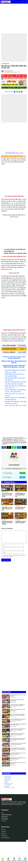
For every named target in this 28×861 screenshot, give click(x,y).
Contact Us (3, 831)
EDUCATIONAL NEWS (6, 814)
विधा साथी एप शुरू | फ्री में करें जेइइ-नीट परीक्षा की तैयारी (17, 700)
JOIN (22, 349)
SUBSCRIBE (22, 345)
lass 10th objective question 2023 (13, 441)
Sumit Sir (22, 441)
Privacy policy (4, 835)
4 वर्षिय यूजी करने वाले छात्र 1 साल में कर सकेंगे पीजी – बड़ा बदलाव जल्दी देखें (17, 734)
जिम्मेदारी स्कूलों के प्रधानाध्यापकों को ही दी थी (12, 442)
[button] (22, 2)
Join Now (22, 473)
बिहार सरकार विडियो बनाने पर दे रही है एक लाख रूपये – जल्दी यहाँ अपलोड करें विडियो (18, 715)
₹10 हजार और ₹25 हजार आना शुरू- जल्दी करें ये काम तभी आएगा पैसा (18, 753)
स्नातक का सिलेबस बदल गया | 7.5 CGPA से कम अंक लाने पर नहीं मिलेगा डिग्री (18, 720)
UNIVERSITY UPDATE (9, 787)
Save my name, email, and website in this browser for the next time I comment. (14, 556)
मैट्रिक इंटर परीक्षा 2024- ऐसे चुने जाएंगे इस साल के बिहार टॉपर (14, 362)
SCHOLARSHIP (8, 784)
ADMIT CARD (7, 776)
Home (2, 812)
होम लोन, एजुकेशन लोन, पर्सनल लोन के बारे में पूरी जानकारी (18, 763)
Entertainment (4, 816)
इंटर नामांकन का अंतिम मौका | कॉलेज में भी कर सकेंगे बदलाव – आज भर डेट (14, 366)
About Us (3, 829)
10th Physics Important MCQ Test (18, 438)
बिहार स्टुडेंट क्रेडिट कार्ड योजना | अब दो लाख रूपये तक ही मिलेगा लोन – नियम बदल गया (18, 739)
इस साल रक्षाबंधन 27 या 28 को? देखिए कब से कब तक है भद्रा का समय (7, 509)
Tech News (3, 820)
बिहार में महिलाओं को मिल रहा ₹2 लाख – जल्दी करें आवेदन (18, 695)
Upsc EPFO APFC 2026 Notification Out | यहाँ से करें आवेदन (7, 495)
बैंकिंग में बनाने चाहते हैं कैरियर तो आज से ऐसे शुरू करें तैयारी (18, 710)
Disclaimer (3, 833)
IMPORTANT (7, 779)
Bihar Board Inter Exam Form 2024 (15, 405)
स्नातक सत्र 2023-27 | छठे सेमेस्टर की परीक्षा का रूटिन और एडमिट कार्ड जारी (17, 705)
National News (5, 818)
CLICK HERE (22, 352)
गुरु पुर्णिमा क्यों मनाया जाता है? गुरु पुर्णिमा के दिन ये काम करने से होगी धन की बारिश (7, 523)
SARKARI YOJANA (9, 783)
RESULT (6, 782)
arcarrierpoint (9, 70)
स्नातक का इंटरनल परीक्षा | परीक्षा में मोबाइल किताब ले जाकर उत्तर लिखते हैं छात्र (18, 729)
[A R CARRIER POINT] (6, 2)
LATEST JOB (6, 63)
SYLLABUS (7, 786)
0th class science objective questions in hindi (11, 437)
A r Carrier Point (16, 440)
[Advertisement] (14, 19)
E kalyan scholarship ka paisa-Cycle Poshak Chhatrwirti (14, 357)
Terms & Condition (5, 837)
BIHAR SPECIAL (8, 777)
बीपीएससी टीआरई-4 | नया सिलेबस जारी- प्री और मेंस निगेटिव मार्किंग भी (18, 758)
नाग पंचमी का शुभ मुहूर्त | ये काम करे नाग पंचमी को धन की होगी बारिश (20, 495)
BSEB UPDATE (7, 365)
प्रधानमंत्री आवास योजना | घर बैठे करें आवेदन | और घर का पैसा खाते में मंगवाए (18, 744)
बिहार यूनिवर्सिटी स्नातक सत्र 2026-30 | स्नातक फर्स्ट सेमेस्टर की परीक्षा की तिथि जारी (18, 749)
